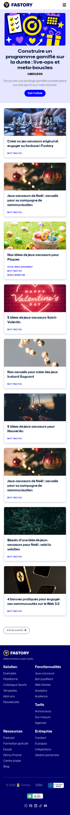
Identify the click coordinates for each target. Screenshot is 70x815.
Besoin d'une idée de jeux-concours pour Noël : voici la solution (29, 545)
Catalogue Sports (15, 685)
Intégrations (43, 749)
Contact (40, 738)
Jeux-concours (44, 673)
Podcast (8, 738)
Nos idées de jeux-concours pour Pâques (33, 257)
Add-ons (9, 696)
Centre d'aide (12, 761)
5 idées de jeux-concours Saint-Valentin (32, 320)
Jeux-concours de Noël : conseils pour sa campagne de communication (32, 200)
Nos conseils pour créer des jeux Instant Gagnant (32, 374)
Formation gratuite (15, 743)
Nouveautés (11, 702)
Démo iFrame (12, 755)
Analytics (41, 690)
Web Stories (43, 685)
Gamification (35, 74)
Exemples (9, 673)
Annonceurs (43, 711)
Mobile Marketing (16, 275)
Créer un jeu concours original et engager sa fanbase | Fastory (32, 144)
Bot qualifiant (44, 679)
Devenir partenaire (47, 755)
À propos (41, 743)
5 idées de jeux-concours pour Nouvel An (31, 429)
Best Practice (14, 153)
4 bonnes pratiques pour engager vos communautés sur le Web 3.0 (33, 602)
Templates (10, 690)
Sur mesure (42, 717)
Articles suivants (15, 630)
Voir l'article (35, 93)
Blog (6, 766)
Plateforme (10, 679)
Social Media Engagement (20, 267)
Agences (40, 723)
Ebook (7, 749)
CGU (39, 785)
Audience (41, 696)
